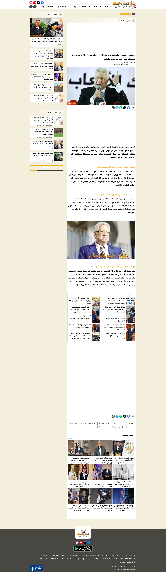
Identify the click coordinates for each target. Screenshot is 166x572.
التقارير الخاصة (87, 6)
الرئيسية (108, 6)
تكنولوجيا (68, 558)
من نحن (133, 566)
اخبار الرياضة (64, 555)
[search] (31, 6)
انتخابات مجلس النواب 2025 (88, 423)
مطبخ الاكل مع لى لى (80, 558)
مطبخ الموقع (55, 555)
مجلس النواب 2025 (104, 423)
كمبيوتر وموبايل (118, 558)
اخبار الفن (51, 6)
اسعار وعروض (54, 558)
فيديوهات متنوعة (62, 6)
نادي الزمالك (102, 427)
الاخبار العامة (98, 6)
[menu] (35, 6)
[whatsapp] (113, 107)
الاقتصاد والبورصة (130, 558)
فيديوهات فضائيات (94, 558)
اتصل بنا (113, 566)
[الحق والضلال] (133, 14)
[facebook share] (128, 107)
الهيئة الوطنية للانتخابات (114, 427)
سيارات (62, 558)
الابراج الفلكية (131, 562)
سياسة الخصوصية (123, 566)
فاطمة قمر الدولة (127, 62)
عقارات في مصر (43, 558)
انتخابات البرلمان (74, 423)
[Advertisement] (101, 37)
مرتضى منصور (130, 423)
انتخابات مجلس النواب (117, 423)
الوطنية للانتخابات (129, 427)
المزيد (46, 168)
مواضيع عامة (46, 555)
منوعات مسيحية (74, 555)
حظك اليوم (122, 562)
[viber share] (117, 107)
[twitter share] (124, 107)
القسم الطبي (75, 6)
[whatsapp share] (120, 107)
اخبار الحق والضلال (106, 558)
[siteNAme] (124, 4)
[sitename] (83, 532)
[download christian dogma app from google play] (83, 549)
